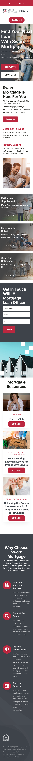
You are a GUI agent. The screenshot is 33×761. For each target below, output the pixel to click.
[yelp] (23, 3)
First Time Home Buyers (15, 453)
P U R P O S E (16, 418)
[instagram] (16, 3)
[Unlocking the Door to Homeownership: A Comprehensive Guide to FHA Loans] (16, 478)
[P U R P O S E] (16, 394)
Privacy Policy (15, 752)
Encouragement (16, 414)
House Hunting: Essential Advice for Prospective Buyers (16, 461)
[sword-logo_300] (9, 9)
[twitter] (13, 3)
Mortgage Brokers (19, 454)
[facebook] (9, 3)
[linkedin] (20, 3)
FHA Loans (9, 499)
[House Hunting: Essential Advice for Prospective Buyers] (16, 432)
